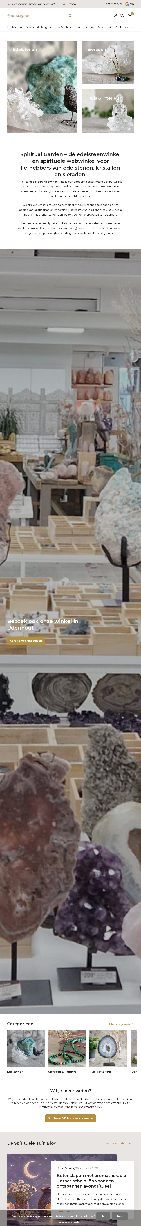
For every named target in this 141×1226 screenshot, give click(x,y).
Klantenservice (113, 4)
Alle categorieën (120, 1024)
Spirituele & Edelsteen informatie (70, 1118)
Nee (119, 1216)
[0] (129, 15)
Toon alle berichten (117, 1143)
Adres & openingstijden (26, 640)
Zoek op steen (124, 27)
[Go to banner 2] (108, 62)
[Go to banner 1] (42, 87)
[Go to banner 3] (108, 111)
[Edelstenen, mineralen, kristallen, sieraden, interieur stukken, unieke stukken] (18, 15)
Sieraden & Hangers (38, 27)
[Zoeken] (70, 15)
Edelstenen (14, 27)
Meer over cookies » (70, 1222)
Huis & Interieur (65, 27)
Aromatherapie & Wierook (94, 27)
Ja (103, 1216)
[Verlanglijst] (122, 16)
